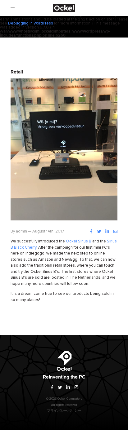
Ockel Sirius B (78, 241)
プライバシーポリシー (64, 410)
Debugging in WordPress (30, 23)
